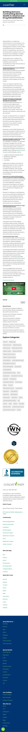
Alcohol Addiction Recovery (18, 360)
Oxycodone (6, 596)
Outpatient (6, 527)
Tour (4, 709)
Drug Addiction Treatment (16, 375)
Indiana (4, 385)
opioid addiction (14, 391)
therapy (18, 409)
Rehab (10, 403)
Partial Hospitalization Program (9, 400)
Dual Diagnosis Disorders (8, 382)
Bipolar (5, 663)
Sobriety (15, 403)
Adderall (5, 607)
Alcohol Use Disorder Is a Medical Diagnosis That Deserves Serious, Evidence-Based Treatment (11, 320)
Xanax (4, 602)
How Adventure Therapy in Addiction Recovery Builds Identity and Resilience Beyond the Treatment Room (13, 310)
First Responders (7, 566)
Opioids (20, 397)
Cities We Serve (7, 641)
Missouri (5, 626)
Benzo (4, 590)
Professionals (6, 563)
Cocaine (5, 585)
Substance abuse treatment (9, 409)
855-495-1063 (14, 1)
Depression (6, 655)
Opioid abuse (6, 391)
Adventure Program (8, 533)
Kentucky (5, 624)
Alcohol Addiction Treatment (9, 363)
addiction (5, 341)
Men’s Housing (6, 697)
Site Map (5, 726)
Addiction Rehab (6, 348)
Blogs (4, 720)
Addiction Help (12, 341)
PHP (18, 400)
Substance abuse (6, 406)
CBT (4, 683)
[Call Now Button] (3, 729)
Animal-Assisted (7, 544)
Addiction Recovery (7, 345)
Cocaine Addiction (7, 369)
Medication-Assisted (8, 535)
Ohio (4, 629)
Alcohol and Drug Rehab (8, 366)
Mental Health (7, 650)
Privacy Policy (6, 723)
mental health (19, 388)
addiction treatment (17, 351)
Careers (5, 717)
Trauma (5, 680)
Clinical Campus (7, 694)
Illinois (4, 632)
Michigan (5, 635)
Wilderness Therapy (8, 541)
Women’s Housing (7, 700)
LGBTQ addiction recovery (8, 388)
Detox (18, 372)
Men (4, 554)
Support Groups (7, 666)
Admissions (6, 711)
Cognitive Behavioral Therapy (9, 372)
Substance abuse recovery (18, 406)
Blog (18, 20)
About (4, 706)
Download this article (8, 280)
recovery (5, 403)
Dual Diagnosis (13, 378)
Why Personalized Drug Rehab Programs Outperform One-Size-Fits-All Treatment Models (13, 331)
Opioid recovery (6, 397)
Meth (4, 593)
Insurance (11, 385)
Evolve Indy (7, 20)
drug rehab (5, 378)
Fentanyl (5, 605)
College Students (7, 569)
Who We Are (7, 704)
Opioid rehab (14, 397)
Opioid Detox (6, 394)
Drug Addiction (11, 22)
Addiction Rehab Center (17, 348)
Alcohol (5, 579)
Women (5, 557)
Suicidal (5, 672)
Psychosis (5, 677)
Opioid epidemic (14, 394)
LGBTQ (4, 560)
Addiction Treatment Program (9, 357)
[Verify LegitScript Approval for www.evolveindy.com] (14, 445)
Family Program (7, 530)
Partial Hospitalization (8, 521)
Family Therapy (18, 382)
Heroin (4, 588)
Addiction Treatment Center (9, 354)
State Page (21, 403)
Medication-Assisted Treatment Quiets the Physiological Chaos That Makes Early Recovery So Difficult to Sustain (14, 325)
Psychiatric (6, 669)
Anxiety (5, 660)
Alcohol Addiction (6, 360)
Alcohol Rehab (18, 366)
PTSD (4, 658)
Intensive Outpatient (8, 524)
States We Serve (7, 643)
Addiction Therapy (7, 351)
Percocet (5, 599)
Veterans (5, 571)
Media (4, 714)
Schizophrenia (6, 675)
